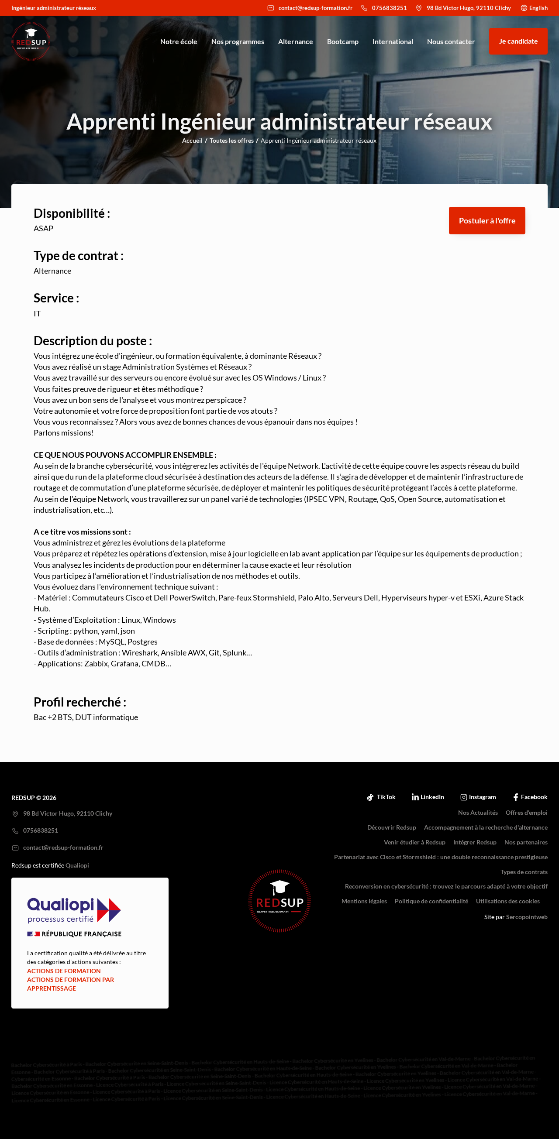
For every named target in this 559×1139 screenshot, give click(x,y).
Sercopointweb (527, 916)
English (538, 7)
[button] (487, 220)
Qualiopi (77, 865)
